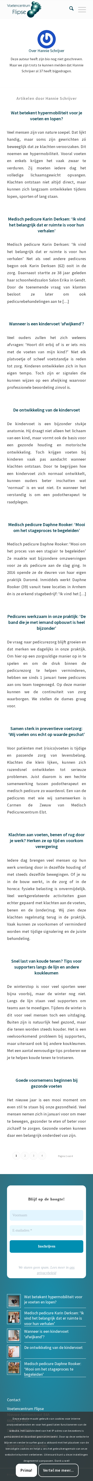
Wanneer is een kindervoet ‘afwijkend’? (46, 323)
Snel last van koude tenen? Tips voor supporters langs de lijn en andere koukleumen (46, 967)
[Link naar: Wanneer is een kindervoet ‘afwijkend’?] (13, 1335)
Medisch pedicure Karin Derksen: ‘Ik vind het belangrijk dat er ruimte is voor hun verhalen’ (46, 224)
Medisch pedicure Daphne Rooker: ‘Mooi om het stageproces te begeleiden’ (46, 527)
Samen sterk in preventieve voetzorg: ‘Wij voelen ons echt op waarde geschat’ (46, 731)
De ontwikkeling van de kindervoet (46, 410)
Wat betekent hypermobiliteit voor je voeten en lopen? (46, 115)
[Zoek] (69, 9)
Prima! (26, 1470)
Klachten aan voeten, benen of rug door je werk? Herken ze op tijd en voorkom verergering (46, 840)
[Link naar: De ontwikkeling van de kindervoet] (13, 1351)
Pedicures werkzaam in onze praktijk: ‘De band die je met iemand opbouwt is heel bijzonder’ (46, 622)
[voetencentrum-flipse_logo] (38, 9)
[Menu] (80, 9)
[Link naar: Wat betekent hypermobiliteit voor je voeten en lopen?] (13, 1301)
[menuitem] (69, 9)
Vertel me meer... (58, 1470)
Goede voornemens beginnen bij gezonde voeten (47, 1083)
